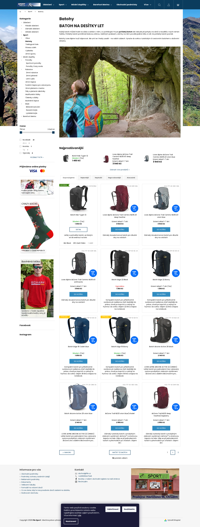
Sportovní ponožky (33, 63)
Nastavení (71, 521)
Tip (25, 150)
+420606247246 (85, 476)
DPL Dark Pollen (79, 243)
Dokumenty (26, 482)
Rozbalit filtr (36, 157)
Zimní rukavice (32, 72)
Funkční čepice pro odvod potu (38, 85)
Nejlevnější (85, 178)
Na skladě (28, 140)
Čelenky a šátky (31, 97)
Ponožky (28, 60)
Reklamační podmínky (30, 479)
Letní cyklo (30, 79)
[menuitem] (49, 4)
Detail (78, 229)
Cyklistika (29, 50)
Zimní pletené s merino (34, 88)
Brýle (27, 104)
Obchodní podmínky (29, 474)
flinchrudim (83, 481)
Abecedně (131, 178)
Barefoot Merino (29, 116)
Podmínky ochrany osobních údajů (35, 476)
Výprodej (28, 153)
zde (79, 515)
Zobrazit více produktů (119, 170)
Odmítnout (113, 509)
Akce (26, 143)
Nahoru (67, 452)
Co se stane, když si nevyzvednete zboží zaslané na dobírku (45, 490)
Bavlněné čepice (32, 101)
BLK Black (67, 243)
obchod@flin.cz (84, 473)
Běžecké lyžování (33, 107)
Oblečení (26, 22)
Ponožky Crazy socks (34, 66)
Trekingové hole (31, 44)
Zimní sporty (30, 54)
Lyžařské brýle (31, 113)
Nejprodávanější (114, 178)
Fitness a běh (30, 47)
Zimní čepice (30, 82)
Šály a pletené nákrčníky (35, 91)
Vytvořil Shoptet (174, 520)
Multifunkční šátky (32, 94)
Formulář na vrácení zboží (31, 487)
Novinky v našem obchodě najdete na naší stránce (99, 479)
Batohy (28, 41)
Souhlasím (129, 509)
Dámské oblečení (32, 29)
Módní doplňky (29, 57)
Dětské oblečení (32, 32)
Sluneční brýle (31, 110)
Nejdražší (98, 178)
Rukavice (29, 69)
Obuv (27, 38)
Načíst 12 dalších (119, 452)
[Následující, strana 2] (172, 452)
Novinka (27, 146)
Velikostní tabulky (28, 485)
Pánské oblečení (32, 26)
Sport (25, 35)
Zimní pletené (31, 75)
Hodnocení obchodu (29, 493)
